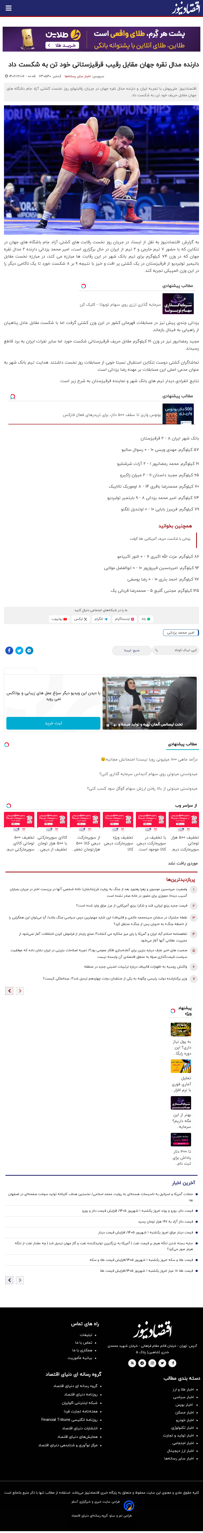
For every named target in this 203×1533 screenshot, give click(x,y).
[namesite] (185, 8)
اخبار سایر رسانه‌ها (78, 76)
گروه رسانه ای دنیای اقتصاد (75, 1386)
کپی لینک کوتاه (186, 650)
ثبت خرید (53, 723)
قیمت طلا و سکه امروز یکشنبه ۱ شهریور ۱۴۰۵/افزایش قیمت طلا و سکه (141, 1260)
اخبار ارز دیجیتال (180, 1450)
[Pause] (108, 725)
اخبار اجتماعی (183, 1443)
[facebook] (173, 1363)
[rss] (132, 1363)
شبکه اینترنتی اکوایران (80, 1403)
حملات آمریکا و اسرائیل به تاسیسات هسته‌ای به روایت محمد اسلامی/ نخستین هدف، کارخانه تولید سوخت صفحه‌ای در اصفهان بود (100, 1197)
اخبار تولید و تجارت (178, 1435)
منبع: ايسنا (132, 650)
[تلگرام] (29, 651)
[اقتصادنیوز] (152, 1330)
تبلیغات (86, 1335)
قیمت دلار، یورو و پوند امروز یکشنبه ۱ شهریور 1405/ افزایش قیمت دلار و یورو (137, 1211)
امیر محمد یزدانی (180, 632)
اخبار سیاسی (183, 1397)
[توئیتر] (19, 651)
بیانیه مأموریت (80, 1358)
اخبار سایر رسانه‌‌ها (179, 1458)
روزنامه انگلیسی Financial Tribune (69, 1419)
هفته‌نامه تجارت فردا (81, 1411)
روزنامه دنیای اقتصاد (81, 1394)
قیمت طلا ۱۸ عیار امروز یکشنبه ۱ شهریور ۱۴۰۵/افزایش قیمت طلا (146, 1271)
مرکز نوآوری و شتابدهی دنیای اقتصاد (68, 1445)
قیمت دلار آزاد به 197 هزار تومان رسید (165, 1221)
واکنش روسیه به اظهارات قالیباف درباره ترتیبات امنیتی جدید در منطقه (135, 966)
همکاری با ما (82, 1350)
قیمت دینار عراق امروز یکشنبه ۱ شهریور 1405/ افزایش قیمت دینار (145, 1232)
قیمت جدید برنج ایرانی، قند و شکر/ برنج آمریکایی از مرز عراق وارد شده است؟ (131, 905)
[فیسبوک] (9, 651)
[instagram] (152, 1363)
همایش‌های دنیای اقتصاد (77, 1436)
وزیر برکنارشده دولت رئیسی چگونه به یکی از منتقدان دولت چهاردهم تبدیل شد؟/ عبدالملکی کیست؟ (115, 978)
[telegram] (142, 1363)
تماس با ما (83, 1342)
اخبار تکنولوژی (182, 1427)
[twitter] (162, 1363)
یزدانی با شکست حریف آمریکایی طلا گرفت (160, 539)
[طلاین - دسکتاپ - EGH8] (101, 39)
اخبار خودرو (185, 1420)
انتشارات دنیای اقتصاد (80, 1428)
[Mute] (115, 725)
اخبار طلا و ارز (183, 1389)
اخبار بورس (185, 1404)
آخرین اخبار (183, 1183)
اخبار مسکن (184, 1412)
